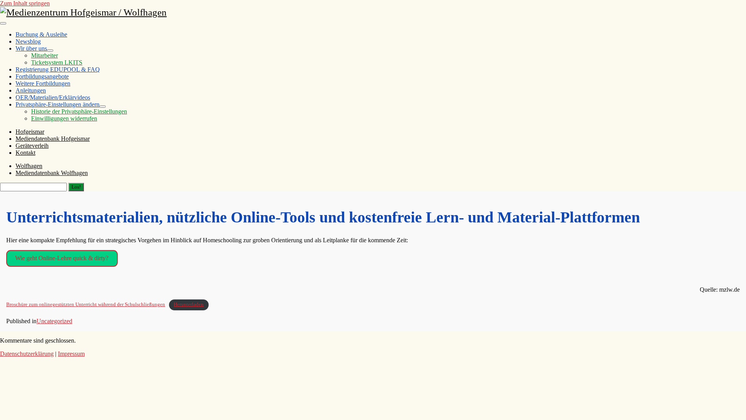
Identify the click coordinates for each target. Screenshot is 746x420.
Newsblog (28, 41)
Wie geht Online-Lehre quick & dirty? (61, 258)
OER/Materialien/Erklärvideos (53, 97)
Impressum (71, 353)
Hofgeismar (30, 131)
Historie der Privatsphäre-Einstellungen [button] (79, 111)
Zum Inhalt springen (25, 3)
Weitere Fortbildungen (43, 83)
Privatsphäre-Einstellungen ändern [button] (57, 104)
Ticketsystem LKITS (56, 62)
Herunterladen (189, 304)
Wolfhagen (29, 166)
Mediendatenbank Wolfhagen (52, 173)
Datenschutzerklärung (27, 353)
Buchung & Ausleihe (41, 34)
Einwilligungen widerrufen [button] (64, 118)
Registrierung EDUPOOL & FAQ (58, 69)
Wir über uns (31, 48)
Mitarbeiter (44, 55)
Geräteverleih (32, 145)
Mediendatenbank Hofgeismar (53, 138)
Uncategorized (54, 321)
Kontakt (25, 152)
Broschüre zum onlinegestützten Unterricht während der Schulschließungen (85, 304)
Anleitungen (31, 90)
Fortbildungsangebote (42, 76)
